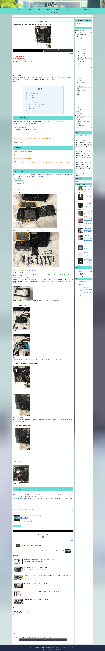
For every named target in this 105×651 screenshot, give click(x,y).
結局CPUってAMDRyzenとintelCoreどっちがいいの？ (88, 247)
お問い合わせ (64, 647)
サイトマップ (58, 647)
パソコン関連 (35, 647)
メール (14, 629)
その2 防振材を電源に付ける (35, 102)
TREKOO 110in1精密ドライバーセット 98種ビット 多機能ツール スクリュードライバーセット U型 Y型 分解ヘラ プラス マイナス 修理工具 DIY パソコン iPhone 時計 (44, 163)
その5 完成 (32, 108)
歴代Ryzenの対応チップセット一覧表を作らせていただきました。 (88, 254)
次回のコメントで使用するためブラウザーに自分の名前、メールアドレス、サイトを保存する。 (33, 637)
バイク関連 (41, 647)
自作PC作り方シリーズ (17, 526)
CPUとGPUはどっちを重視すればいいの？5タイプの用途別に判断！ (88, 230)
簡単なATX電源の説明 (33, 93)
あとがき (30, 110)
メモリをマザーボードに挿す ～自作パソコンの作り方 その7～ (88, 213)
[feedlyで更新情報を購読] (43, 537)
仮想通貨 (50, 647)
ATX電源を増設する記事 (20, 498)
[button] (58, 50)
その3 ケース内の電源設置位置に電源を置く (37, 104)
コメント (15, 614)
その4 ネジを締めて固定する (35, 106)
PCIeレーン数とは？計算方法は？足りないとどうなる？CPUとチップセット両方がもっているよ (85, 238)
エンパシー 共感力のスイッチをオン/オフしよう (25, 509)
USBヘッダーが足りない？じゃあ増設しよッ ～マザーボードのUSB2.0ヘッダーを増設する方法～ (85, 221)
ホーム (31, 647)
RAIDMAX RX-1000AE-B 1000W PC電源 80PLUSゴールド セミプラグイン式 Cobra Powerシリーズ (34, 138)
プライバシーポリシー (71, 647)
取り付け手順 (31, 97)
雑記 (54, 647)
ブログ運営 (46, 647)
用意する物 (30, 95)
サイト (14, 633)
